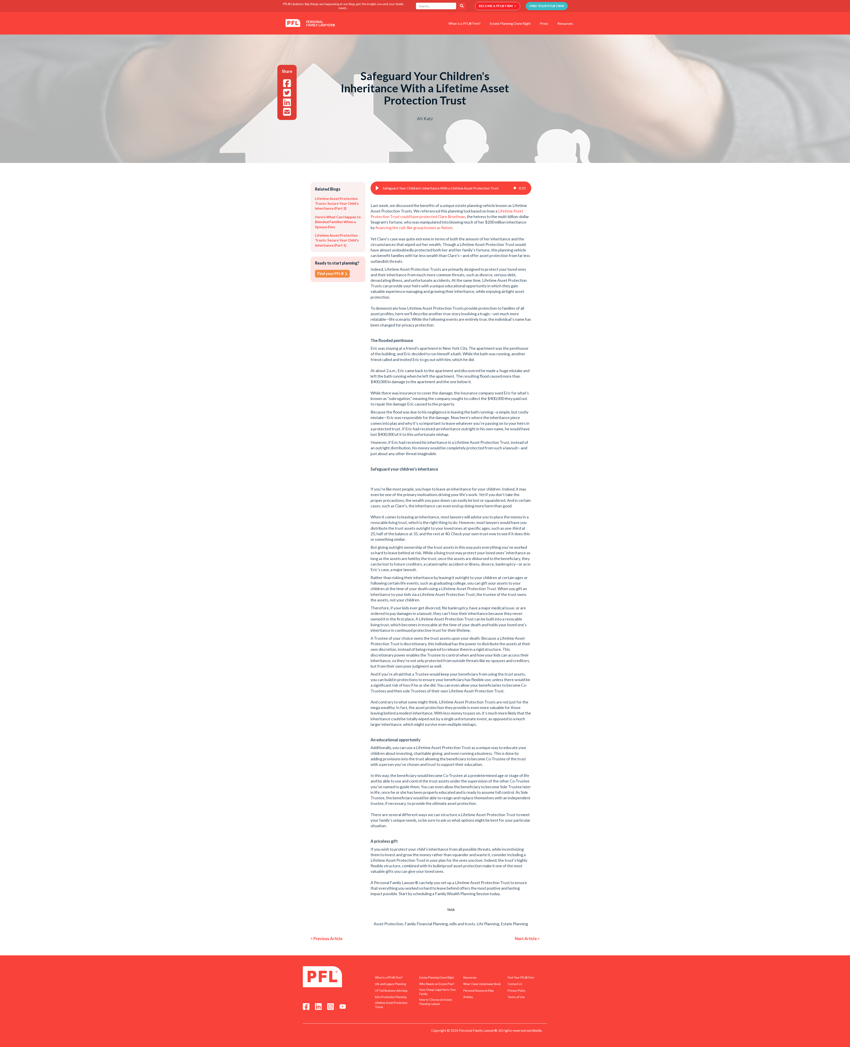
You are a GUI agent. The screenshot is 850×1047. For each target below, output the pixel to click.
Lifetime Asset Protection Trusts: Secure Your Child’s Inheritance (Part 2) (337, 203)
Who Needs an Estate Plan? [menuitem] (436, 984)
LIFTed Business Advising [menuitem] (391, 990)
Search (461, 6)
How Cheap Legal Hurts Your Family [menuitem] (437, 992)
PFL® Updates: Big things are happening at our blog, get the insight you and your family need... (343, 6)
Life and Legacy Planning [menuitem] (390, 984)
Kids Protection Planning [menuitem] (390, 997)
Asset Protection (388, 923)
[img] (515, 188)
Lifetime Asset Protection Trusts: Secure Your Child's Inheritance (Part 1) (337, 240)
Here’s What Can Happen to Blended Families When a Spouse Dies (338, 222)
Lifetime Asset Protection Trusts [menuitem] (391, 1005)
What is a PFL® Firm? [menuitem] (464, 23)
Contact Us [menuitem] (515, 984)
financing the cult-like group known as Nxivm (413, 227)
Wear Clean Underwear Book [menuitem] (482, 984)
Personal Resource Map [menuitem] (478, 990)
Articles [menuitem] (468, 997)
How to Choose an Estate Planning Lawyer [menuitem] (435, 1002)
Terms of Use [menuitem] (516, 997)
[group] (451, 188)
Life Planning (488, 923)
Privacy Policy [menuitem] (516, 990)
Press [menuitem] (544, 23)
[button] (377, 188)
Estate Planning (514, 923)
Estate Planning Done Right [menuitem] (510, 23)
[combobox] (436, 6)
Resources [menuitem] (565, 23)
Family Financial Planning (426, 923)
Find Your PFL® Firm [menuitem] (521, 977)
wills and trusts (462, 923)
